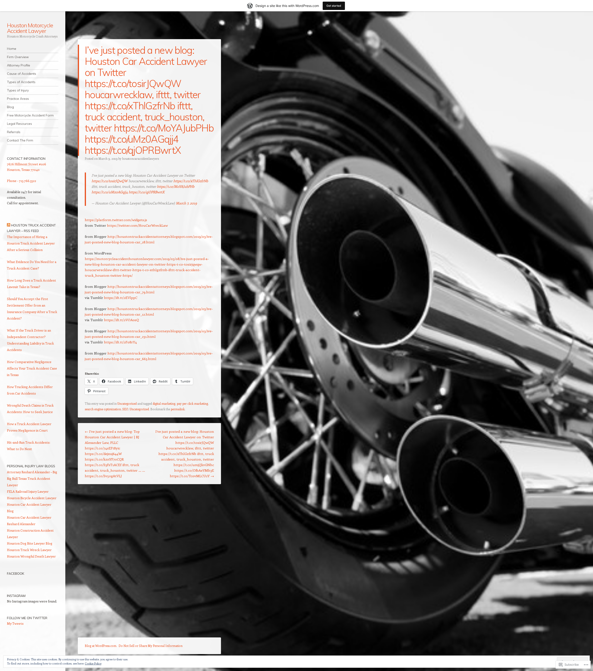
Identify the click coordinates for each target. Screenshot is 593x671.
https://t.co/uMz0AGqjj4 (109, 192)
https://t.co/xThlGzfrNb (190, 181)
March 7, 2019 (186, 203)
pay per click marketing (192, 403)
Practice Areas (18, 99)
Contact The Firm (20, 140)
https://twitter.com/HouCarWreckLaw (137, 225)
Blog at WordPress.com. (101, 646)
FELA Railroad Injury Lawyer (28, 491)
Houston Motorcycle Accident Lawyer (30, 28)
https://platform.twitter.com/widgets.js (116, 219)
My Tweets (15, 623)
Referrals (13, 132)
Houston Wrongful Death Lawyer (31, 556)
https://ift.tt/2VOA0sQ (121, 319)
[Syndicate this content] (8, 225)
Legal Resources (19, 124)
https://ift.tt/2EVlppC (120, 297)
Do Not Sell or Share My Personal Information (151, 646)
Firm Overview (18, 57)
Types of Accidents (21, 82)
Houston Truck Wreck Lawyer (29, 550)
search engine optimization (103, 409)
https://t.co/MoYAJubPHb (175, 186)
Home (11, 49)
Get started (333, 5)
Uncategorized (127, 403)
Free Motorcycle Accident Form (30, 115)
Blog (10, 107)
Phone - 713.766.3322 (21, 181)
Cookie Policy (93, 663)
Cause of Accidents (21, 74)
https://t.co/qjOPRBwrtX (146, 192)
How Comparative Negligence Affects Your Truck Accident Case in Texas (32, 368)
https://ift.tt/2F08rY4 (120, 342)
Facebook (15, 573)
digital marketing (164, 403)
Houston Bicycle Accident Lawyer (32, 498)
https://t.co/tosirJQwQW (109, 181)
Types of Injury (18, 90)
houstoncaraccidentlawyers (140, 158)
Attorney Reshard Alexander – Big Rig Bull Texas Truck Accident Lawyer (32, 478)
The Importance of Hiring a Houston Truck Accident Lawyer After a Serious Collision (31, 243)
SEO (125, 409)
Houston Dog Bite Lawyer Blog (29, 543)
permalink (178, 409)
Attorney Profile (18, 65)
